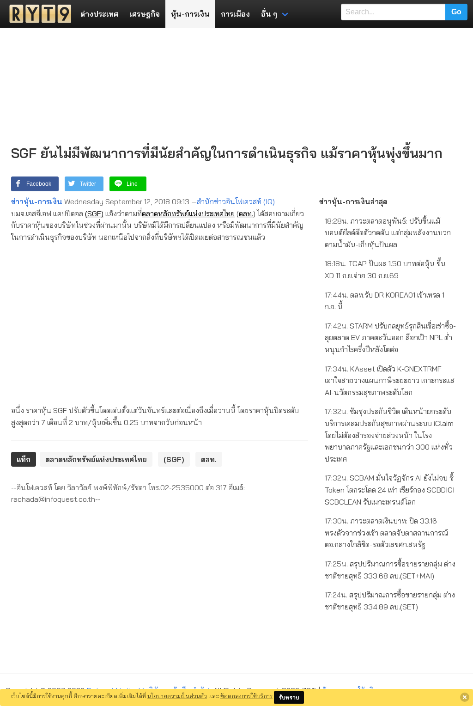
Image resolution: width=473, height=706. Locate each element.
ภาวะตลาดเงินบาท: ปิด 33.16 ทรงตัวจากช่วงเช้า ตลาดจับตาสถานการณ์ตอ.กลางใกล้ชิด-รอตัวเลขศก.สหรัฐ (387, 532)
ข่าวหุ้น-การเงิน (36, 201)
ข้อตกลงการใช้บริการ (246, 696)
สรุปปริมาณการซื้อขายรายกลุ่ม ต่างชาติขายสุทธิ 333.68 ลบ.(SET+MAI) (390, 569)
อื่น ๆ (269, 13)
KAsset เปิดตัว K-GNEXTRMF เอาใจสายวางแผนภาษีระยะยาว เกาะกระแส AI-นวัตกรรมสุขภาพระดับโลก (390, 380)
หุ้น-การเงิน (190, 13)
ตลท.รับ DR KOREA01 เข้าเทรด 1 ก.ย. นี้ (384, 300)
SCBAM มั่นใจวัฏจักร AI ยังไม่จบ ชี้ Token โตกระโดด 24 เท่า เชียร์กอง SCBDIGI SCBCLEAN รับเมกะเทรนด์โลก (390, 489)
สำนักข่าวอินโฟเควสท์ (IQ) (236, 201)
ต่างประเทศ (99, 13)
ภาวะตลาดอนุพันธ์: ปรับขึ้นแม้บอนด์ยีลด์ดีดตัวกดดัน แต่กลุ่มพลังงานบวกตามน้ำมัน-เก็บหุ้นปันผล (388, 232)
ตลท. (246, 213)
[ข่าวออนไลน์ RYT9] (37, 14)
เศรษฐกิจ (144, 13)
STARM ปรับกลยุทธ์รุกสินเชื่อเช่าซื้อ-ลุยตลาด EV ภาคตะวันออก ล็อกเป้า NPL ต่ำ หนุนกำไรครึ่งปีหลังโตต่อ (390, 337)
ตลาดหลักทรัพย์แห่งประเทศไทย (188, 213)
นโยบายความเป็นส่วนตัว (177, 696)
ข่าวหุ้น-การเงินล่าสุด (353, 201)
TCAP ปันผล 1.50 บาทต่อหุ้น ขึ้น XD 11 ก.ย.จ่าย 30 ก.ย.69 (385, 269)
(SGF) (94, 213)
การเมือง (235, 13)
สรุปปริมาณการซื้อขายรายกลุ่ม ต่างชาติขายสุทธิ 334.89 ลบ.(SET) (390, 600)
